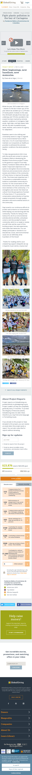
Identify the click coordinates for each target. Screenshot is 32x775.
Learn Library (8, 736)
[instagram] (16, 703)
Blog (28, 7)
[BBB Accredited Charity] (16, 751)
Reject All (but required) (16, 769)
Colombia (16, 13)
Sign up (8, 453)
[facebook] (8, 703)
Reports (12, 61)
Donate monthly (24, 484)
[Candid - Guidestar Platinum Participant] (9, 751)
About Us (5, 730)
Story (4, 61)
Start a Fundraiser (16, 632)
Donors (4, 712)
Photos (20, 61)
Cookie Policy (16, 762)
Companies (23, 7)
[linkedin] (23, 703)
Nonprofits (16, 7)
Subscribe (16, 667)
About (10, 7)
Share (28, 61)
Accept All (16, 765)
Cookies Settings (16, 773)
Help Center (15, 697)
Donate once (8, 484)
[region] (16, 764)
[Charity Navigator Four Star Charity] (3, 751)
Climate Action (7, 13)
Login (27, 3)
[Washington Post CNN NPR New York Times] (16, 746)
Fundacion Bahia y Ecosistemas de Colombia (17, 22)
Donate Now (16, 478)
